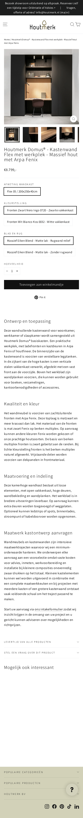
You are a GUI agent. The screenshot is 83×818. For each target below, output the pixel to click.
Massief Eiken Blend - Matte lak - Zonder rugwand (39, 252)
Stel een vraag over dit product (29, 652)
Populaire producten (22, 783)
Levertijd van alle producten (27, 641)
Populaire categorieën (23, 772)
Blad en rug (13, 233)
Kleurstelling (15, 203)
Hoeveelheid (13, 264)
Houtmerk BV (15, 794)
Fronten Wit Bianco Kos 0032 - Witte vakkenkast (38, 222)
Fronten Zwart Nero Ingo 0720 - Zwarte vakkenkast (40, 210)
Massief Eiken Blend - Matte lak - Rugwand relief (38, 240)
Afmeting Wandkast (19, 184)
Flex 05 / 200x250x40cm (22, 191)
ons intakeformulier (49, 609)
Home (7, 39)
